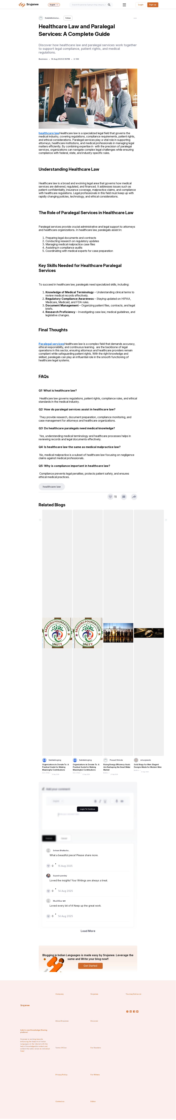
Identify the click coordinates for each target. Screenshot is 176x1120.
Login (140, 5)
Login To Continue (87, 809)
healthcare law (49, 133)
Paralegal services (51, 344)
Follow (68, 18)
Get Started (90, 965)
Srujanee (25, 1005)
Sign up (152, 5)
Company (59, 994)
